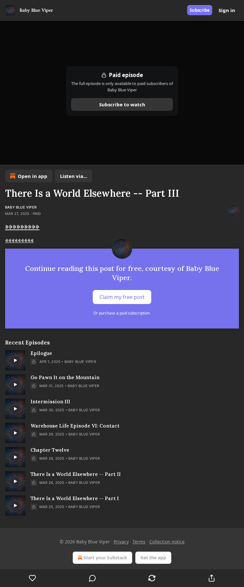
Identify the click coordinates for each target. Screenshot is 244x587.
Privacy (121, 542)
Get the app (153, 558)
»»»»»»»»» (22, 226)
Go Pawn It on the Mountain (64, 377)
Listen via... (73, 176)
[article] (122, 360)
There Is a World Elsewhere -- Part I (74, 498)
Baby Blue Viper (21, 207)
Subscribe (200, 10)
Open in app (32, 176)
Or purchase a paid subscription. (122, 313)
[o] (15, 360)
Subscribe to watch (122, 104)
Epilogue (41, 353)
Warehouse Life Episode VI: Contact (74, 426)
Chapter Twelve (49, 450)
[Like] (32, 578)
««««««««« (19, 240)
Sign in (227, 10)
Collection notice (167, 542)
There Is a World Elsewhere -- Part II (75, 474)
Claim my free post (122, 297)
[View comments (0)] (92, 578)
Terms (139, 542)
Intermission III (50, 402)
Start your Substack (105, 558)
